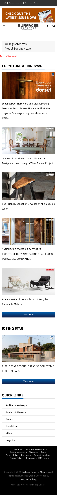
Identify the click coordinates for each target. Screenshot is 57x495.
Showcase (30, 458)
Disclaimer (26, 455)
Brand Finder (12, 426)
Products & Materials (16, 412)
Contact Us (17, 449)
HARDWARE (35, 66)
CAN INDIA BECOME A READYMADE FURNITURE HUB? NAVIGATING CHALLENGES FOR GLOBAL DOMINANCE (27, 254)
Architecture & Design (16, 405)
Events (9, 419)
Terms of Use (11, 455)
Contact (36, 3)
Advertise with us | (29, 485)
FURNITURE (11, 66)
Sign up (11, 3)
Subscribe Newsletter (35, 449)
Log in (5, 3)
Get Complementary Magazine (24, 452)
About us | (15, 485)
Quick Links (12, 396)
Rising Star (12, 329)
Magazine (10, 440)
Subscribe (28, 3)
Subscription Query (43, 455)
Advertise (19, 3)
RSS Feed (42, 458)
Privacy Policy (16, 458)
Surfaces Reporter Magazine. (36, 472)
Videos (9, 433)
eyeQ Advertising (29, 479)
